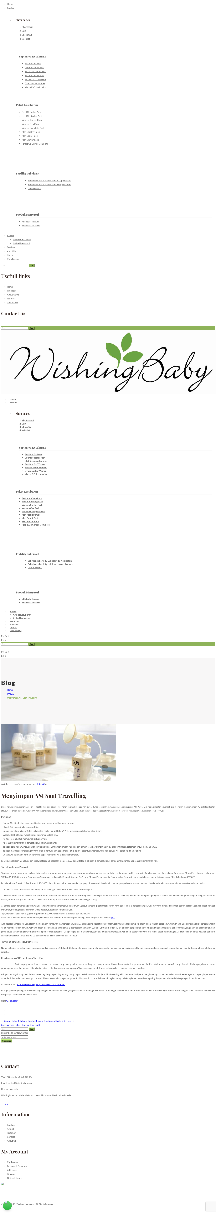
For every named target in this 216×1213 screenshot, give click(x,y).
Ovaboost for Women (35, 83)
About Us (11, 251)
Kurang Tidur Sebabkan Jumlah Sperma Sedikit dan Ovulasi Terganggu (39, 1020)
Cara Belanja (13, 259)
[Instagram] (9, 324)
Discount (11, 1174)
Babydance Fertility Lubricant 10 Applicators (49, 180)
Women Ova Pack (30, 124)
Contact (11, 255)
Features (11, 298)
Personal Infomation (17, 1166)
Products (11, 290)
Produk (10, 8)
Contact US (12, 302)
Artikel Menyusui (21, 243)
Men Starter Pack (30, 139)
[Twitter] (4, 324)
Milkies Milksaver (30, 221)
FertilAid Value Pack (31, 112)
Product (11, 1125)
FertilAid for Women (34, 75)
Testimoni (11, 247)
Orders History (14, 1178)
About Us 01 (13, 294)
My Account (27, 27)
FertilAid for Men (33, 63)
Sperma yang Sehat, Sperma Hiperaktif (20, 1024)
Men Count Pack (30, 135)
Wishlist (26, 38)
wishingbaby (12, 1000)
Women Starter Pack (32, 120)
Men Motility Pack (31, 132)
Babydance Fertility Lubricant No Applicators (49, 184)
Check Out (27, 34)
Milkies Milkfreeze (31, 225)
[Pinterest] (7, 324)
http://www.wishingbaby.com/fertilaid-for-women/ (41, 984)
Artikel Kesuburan (22, 239)
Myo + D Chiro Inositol (36, 87)
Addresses (12, 1170)
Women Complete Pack (33, 128)
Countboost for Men (34, 67)
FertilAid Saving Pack (32, 116)
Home (10, 4)
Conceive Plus (34, 188)
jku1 (113, 917)
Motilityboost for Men (35, 71)
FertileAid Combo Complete (35, 143)
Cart (24, 30)
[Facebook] (2, 324)
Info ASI (11, 693)
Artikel (10, 235)
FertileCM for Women (35, 79)
